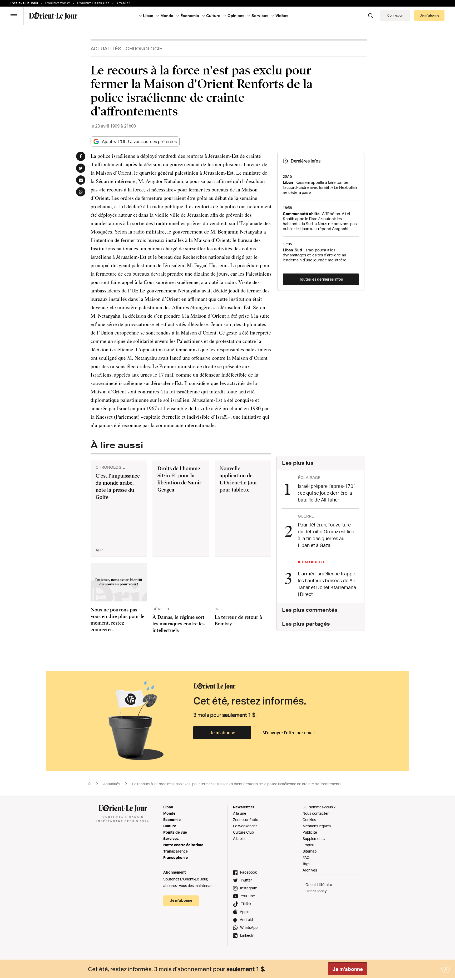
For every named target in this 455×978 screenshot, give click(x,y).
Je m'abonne (347, 969)
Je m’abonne (222, 732)
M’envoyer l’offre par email (289, 732)
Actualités (106, 48)
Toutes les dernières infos (321, 279)
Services (171, 838)
